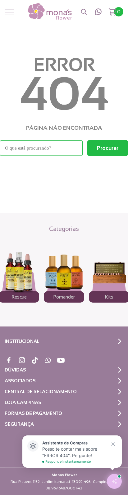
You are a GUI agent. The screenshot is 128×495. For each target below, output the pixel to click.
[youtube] (61, 360)
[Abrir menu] (9, 12)
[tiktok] (35, 360)
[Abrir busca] (84, 12)
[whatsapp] (98, 11)
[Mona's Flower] (50, 11)
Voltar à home (64, 172)
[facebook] (9, 360)
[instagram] (22, 360)
